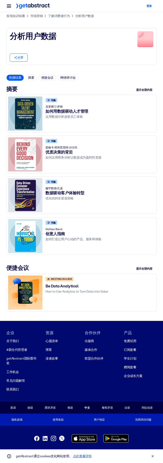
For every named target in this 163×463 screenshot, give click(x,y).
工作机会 (12, 372)
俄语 (70, 407)
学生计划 (130, 358)
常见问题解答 (15, 381)
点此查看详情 (82, 456)
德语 (30, 407)
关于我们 (12, 341)
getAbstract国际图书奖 (21, 361)
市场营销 (36, 16)
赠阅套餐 (130, 367)
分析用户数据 (84, 16)
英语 (13, 407)
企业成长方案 (133, 376)
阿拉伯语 (147, 407)
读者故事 (52, 358)
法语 (127, 407)
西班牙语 (50, 407)
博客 (49, 350)
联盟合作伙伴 (94, 358)
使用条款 (58, 419)
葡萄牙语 (107, 407)
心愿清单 (52, 341)
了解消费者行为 (59, 16)
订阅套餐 (130, 350)
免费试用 (130, 341)
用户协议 (99, 419)
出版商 (89, 341)
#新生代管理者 (16, 350)
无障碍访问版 (143, 419)
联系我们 (12, 389)
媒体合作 (91, 350)
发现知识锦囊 (15, 16)
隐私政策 (17, 419)
